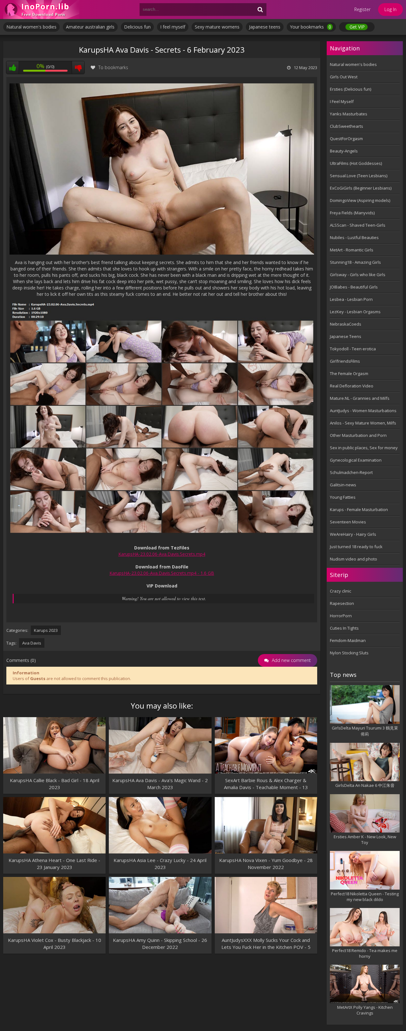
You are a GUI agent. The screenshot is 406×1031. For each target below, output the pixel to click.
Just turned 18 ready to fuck (356, 546)
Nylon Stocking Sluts (349, 653)
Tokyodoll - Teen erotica (353, 349)
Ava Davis (31, 643)
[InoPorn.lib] (41, 9)
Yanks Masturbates (348, 114)
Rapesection (342, 603)
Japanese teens (264, 27)
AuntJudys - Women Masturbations (363, 410)
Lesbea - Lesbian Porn (351, 299)
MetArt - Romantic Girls (351, 250)
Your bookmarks (310, 27)
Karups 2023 (46, 630)
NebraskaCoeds (345, 324)
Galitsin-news (343, 485)
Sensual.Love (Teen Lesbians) (358, 175)
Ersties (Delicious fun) (350, 89)
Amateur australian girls (90, 27)
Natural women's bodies (31, 27)
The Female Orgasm (349, 373)
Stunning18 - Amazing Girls (355, 262)
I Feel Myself (342, 101)
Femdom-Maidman (348, 640)
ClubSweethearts (346, 126)
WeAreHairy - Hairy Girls (353, 534)
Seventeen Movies (348, 522)
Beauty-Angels (344, 151)
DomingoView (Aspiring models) (360, 200)
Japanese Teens (345, 336)
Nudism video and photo (353, 559)
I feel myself (172, 27)
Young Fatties (343, 497)
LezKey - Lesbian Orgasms (355, 311)
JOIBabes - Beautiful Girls (354, 287)
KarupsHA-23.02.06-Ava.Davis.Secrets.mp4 (161, 554)
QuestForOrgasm (346, 138)
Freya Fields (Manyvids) (352, 213)
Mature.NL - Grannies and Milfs (360, 398)
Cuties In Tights (344, 628)
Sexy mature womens (217, 27)
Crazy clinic (340, 591)
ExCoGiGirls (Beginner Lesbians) (360, 188)
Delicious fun (137, 27)
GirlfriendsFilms (345, 361)
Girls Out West (343, 77)
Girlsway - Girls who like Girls (357, 274)
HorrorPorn (341, 616)
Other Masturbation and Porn (358, 435)
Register (362, 9)
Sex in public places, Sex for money (364, 448)
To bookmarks (113, 67)
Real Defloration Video (351, 386)
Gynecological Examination (356, 460)
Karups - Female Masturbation (359, 509)
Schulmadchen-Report (351, 472)
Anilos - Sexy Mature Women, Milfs (363, 423)
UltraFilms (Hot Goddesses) (356, 163)
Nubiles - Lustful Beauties (354, 237)
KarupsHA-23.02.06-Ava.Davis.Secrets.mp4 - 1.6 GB (161, 573)
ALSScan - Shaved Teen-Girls (357, 225)
